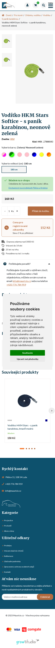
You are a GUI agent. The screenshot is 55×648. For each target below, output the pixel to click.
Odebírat (45, 596)
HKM (12, 139)
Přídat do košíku (40, 210)
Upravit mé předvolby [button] (27, 359)
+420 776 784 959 (16, 284)
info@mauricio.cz (22, 281)
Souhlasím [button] (27, 353)
